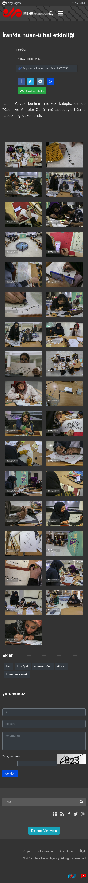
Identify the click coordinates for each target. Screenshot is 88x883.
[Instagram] (83, 814)
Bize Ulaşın (66, 851)
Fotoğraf (21, 49)
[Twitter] (76, 814)
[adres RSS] (62, 814)
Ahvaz (61, 666)
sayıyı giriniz (12, 756)
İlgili (83, 851)
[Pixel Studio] (81, 876)
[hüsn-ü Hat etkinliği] (23, 155)
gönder (10, 773)
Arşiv (27, 851)
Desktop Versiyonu (44, 830)
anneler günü (42, 666)
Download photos (34, 91)
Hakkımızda (44, 851)
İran (8, 666)
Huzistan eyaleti (17, 674)
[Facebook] (69, 814)
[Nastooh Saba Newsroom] (69, 876)
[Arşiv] (55, 814)
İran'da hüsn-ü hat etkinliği (38, 35)
